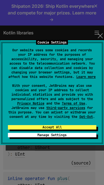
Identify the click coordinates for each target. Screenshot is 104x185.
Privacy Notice (30, 103)
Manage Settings (52, 135)
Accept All (52, 127)
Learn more (86, 77)
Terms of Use (73, 103)
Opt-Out (86, 117)
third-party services (65, 108)
